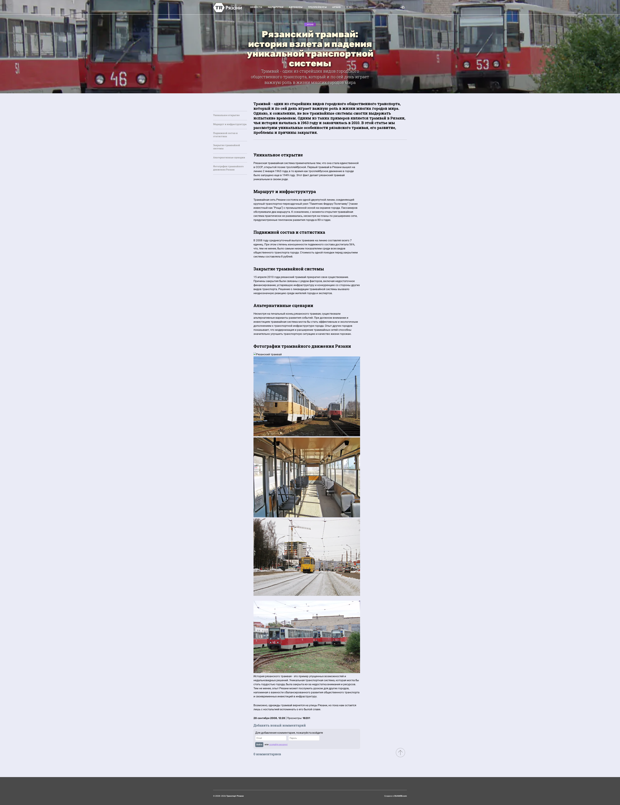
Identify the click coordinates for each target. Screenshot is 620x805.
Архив (336, 7)
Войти (259, 744)
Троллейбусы (317, 7)
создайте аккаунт (278, 744)
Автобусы (296, 7)
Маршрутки (276, 7)
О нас (350, 7)
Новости (256, 7)
